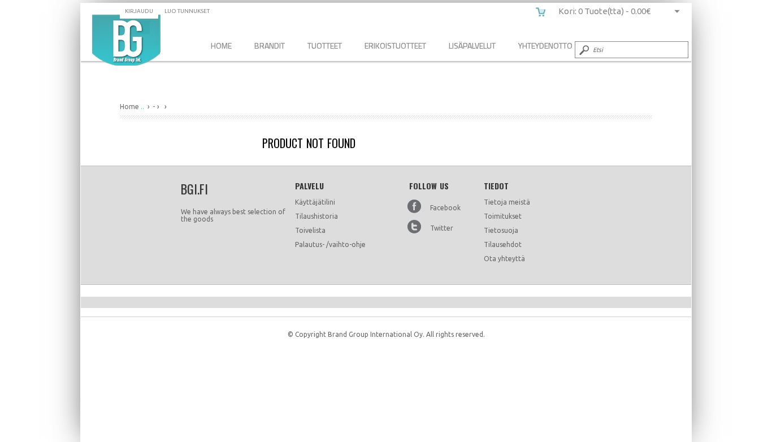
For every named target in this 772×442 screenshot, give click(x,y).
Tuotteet (324, 45)
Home (221, 45)
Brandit (269, 45)
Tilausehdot (503, 244)
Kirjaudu (139, 11)
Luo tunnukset (187, 11)
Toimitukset (503, 216)
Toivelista (310, 230)
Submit (583, 50)
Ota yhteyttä (504, 258)
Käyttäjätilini (315, 202)
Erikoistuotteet (395, 45)
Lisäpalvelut (472, 45)
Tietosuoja (501, 230)
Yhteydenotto (545, 45)
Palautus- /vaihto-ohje (330, 244)
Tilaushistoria (316, 216)
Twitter (441, 228)
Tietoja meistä (507, 202)
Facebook (445, 207)
